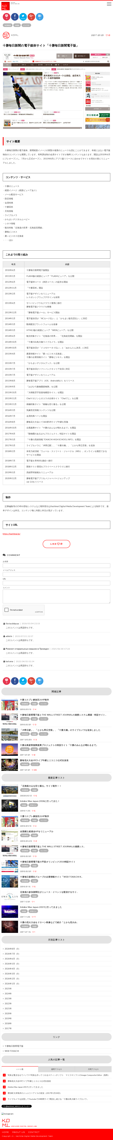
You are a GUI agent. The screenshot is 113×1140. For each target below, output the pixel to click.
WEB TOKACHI (12, 1051)
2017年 (8, 1028)
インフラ (26, 25)
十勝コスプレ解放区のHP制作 (34, 699)
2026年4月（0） (12, 968)
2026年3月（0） (12, 973)
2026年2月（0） (12, 978)
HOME (5, 1132)
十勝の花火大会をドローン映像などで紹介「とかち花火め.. (49, 922)
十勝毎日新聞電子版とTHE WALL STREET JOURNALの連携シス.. (52, 846)
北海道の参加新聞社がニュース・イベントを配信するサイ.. (49, 892)
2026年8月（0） (12, 948)
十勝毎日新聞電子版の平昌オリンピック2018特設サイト (47, 861)
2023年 (8, 998)
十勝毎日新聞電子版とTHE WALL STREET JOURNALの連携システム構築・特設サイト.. (63, 714)
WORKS (8, 25)
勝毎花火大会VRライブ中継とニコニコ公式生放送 (44, 760)
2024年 (8, 993)
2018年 (8, 1023)
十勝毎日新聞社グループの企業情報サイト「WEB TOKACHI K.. (51, 876)
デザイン (33, 805)
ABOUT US (18, 1132)
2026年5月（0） (12, 963)
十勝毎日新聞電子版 (14, 1046)
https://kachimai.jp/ (11, 534)
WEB (17, 25)
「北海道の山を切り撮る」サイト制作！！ (40, 786)
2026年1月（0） (12, 983)
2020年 (8, 1013)
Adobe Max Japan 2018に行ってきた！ (40, 801)
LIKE (56, 543)
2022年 (8, 1003)
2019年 (8, 1018)
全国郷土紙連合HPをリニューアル (36, 831)
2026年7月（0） (12, 953)
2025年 (8, 988)
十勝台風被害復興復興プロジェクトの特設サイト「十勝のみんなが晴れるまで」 (59, 745)
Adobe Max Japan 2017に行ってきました (41, 907)
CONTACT (34, 1132)
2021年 (8, 1008)
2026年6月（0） (12, 958)
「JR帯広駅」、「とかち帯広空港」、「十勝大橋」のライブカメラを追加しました (60, 730)
